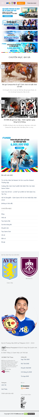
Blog (2, 214)
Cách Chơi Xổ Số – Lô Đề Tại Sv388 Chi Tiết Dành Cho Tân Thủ (18, 193)
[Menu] (2, 3)
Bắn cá (3, 239)
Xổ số (3, 235)
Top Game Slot (6, 232)
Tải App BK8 (25, 376)
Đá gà (3, 242)
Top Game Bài (5, 221)
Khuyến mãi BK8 (26, 368)
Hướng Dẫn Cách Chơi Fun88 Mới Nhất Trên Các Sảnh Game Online (18, 187)
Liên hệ (3, 385)
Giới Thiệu (4, 389)
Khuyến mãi (5, 228)
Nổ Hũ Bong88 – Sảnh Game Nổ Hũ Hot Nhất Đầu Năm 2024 (19, 199)
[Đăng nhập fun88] (19, 48)
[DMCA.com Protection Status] (29, 414)
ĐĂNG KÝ (21, 3)
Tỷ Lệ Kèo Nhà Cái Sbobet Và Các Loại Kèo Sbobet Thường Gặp (17, 181)
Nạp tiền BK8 (25, 359)
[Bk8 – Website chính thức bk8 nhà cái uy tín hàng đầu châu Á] (11, 3)
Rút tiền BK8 (25, 364)
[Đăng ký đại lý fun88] (19, 12)
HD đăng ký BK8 (26, 372)
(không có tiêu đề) (7, 203)
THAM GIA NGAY (31, 3)
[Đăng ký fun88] (19, 154)
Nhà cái (3, 218)
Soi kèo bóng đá (6, 225)
